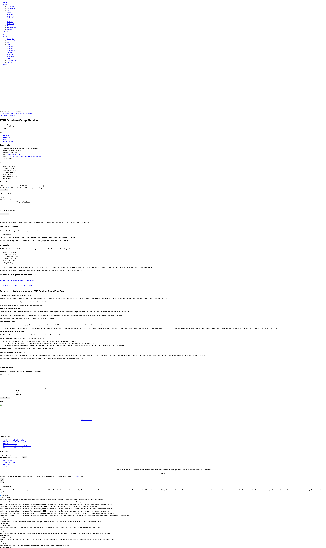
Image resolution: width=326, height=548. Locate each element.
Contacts (6, 135)
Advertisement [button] (4, 535)
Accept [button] (82, 477)
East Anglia (10, 6)
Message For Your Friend (7, 211)
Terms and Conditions (10, 462)
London (9, 12)
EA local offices (6, 285)
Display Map (11, 115)
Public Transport (29, 188)
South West (10, 24)
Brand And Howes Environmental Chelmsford (17, 446)
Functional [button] (3, 518)
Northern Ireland (12, 18)
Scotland (9, 20)
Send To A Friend (8, 141)
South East (10, 22)
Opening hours (7, 137)
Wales (9, 26)
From (1, 186)
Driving (12, 188)
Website (18, 394)
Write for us (6, 466)
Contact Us (6, 464)
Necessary (5, 496)
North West (10, 16)
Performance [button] (4, 524)
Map (4, 139)
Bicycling (19, 188)
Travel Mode (3, 188)
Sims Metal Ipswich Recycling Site (13, 448)
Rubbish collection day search (24, 285)
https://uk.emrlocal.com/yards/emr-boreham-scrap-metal (25, 156)
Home (5, 2)
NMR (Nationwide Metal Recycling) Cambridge (17, 442)
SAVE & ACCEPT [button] (5, 547)
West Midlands (11, 28)
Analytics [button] (3, 529)
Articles (5, 32)
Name (17, 390)
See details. (75, 477)
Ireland (9, 10)
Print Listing (3, 115)
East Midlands (11, 8)
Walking (39, 188)
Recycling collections (6, 280)
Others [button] (2, 541)
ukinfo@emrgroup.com (14, 155)
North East (10, 14)
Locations (6, 4)
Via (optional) (23, 186)
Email (17, 392)
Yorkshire (9, 30)
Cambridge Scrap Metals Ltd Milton (14, 440)
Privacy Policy (7, 460)
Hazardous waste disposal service (23, 280)
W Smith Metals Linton (10, 444)
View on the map (87, 420)
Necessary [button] (3, 494)
